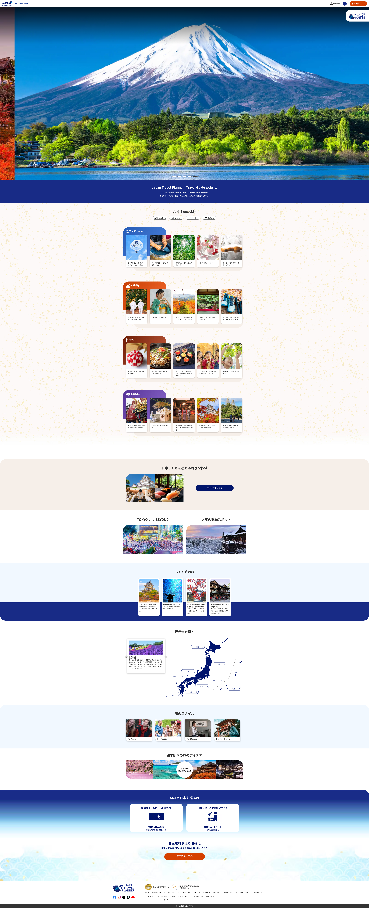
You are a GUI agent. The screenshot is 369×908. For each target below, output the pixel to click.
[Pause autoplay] (198, 176)
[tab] (174, 176)
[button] (335, 3)
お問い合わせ (244, 893)
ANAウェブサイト (229, 893)
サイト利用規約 (203, 893)
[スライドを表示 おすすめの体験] (357, 449)
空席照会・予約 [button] (184, 856)
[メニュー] (345, 4)
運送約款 (256, 893)
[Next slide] (166, 657)
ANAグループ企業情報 (151, 893)
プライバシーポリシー (170, 893)
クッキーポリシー (187, 893)
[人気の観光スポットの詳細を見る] (216, 539)
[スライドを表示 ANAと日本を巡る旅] (357, 464)
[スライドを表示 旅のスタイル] (357, 460)
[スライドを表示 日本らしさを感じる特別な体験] (357, 453)
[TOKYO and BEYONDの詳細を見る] (153, 539)
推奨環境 (216, 893)
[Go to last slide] (126, 657)
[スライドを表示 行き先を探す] (357, 457)
